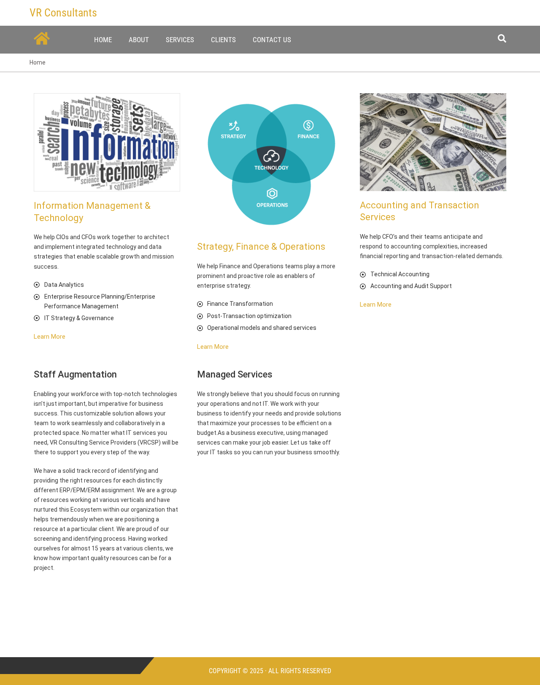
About (139, 39)
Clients (223, 39)
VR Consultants (63, 12)
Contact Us (272, 39)
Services (180, 39)
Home (103, 39)
